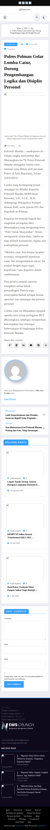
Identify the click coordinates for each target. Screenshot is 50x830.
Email (6, 659)
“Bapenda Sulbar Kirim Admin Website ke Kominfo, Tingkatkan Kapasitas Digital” (31, 759)
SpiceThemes (41, 826)
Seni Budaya (28, 816)
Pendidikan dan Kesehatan (14, 813)
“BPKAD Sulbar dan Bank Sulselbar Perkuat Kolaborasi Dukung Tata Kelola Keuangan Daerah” (31, 789)
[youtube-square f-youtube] (26, 3)
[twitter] (16, 345)
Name (6, 644)
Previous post (10, 411)
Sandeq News (20, 826)
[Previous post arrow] (43, 415)
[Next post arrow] (43, 428)
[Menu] (5, 17)
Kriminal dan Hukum (34, 813)
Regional (38, 810)
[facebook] (9, 345)
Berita (8, 810)
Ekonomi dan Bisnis (13, 816)
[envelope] (31, 345)
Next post (9, 423)
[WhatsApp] (46, 345)
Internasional (18, 810)
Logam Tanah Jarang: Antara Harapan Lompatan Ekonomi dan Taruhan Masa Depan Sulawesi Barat (23, 483)
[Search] (37, 17)
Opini (29, 822)
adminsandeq (15, 478)
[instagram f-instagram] (23, 3)
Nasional (28, 810)
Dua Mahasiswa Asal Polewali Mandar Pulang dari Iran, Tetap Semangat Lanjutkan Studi (24, 429)
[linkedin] (23, 345)
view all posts (10, 399)
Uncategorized (10, 44)
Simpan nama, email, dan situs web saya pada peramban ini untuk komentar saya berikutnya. (23, 677)
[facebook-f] (20, 3)
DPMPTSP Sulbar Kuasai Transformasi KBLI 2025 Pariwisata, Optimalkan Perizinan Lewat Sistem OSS (23, 536)
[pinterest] (38, 345)
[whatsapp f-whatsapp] (30, 3)
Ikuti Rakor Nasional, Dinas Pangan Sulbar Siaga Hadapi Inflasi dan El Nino (21, 589)
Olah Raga (22, 819)
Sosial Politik (20, 822)
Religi (37, 816)
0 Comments (11, 49)
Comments (7, 618)
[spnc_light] (44, 17)
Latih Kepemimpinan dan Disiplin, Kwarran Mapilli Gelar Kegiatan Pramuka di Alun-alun (22, 417)
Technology (11, 819)
